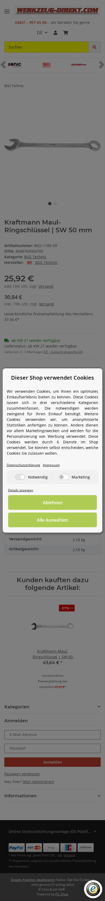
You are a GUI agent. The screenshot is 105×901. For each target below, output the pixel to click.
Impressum (51, 465)
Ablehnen (52, 503)
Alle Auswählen (52, 520)
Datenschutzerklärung (23, 465)
